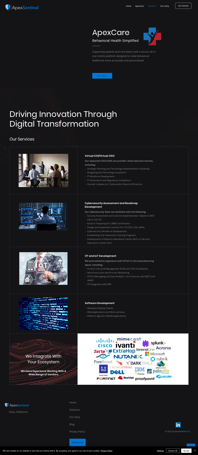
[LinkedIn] (178, 424)
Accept (186, 450)
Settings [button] (160, 450)
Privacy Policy (106, 450)
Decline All (172, 450)
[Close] (194, 451)
